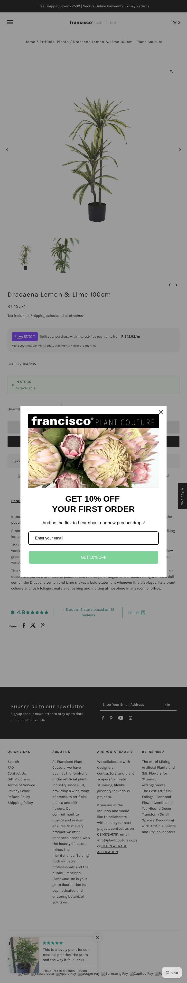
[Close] (161, 412)
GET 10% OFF (93, 557)
